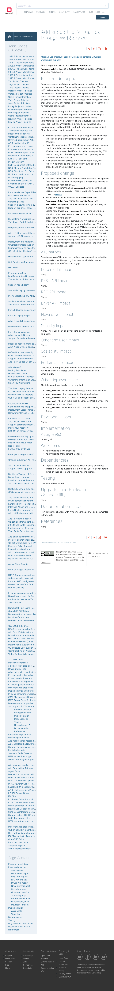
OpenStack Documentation (24, 36)
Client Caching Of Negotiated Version (26, 651)
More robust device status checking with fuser (30, 777)
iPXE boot (13, 796)
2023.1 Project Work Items (21, 78)
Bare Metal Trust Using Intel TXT (24, 608)
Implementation (21, 715)
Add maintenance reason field (22, 740)
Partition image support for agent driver (27, 569)
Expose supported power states (23, 146)
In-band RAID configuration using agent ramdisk (31, 581)
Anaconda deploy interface (21, 290)
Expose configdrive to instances (23, 675)
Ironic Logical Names (18, 737)
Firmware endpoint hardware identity (26, 149)
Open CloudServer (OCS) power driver (27, 641)
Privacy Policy (65, 974)
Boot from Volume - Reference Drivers (26, 474)
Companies (28, 965)
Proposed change (22, 712)
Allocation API (15, 367)
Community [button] (64, 12)
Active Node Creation (18, 564)
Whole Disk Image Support (21, 759)
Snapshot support (17, 845)
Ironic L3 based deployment (22, 310)
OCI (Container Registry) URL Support (26, 251)
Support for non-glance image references (28, 747)
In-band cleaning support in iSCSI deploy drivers (32, 593)
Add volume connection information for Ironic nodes (33, 483)
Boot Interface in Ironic (19, 617)
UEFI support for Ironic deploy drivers (26, 821)
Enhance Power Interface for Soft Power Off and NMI (34, 503)
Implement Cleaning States (21, 690)
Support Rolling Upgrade (20, 468)
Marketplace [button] (79, 12)
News (7, 968)
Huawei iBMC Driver (17, 373)
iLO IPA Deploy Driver (18, 793)
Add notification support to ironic (24, 513)
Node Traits (14, 445)
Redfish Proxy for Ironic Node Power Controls (30, 155)
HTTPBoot (13, 267)
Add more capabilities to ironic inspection (28, 465)
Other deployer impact (22, 901)
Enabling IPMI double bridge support (26, 787)
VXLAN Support (16, 186)
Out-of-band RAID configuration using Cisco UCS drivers (35, 830)
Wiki (43, 971)
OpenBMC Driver (16, 839)
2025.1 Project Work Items (21, 65)
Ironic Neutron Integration (20, 510)
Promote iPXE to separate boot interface (27, 394)
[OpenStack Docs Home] (9, 36)
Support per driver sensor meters (24, 208)
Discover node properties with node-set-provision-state (35, 703)
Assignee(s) (17, 911)
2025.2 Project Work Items (21, 62)
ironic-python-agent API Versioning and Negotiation (33, 454)
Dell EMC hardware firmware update (25, 833)
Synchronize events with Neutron (24, 183)
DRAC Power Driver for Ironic (22, 783)
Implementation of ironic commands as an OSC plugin (34, 528)
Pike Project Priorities (18, 112)
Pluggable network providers (22, 549)
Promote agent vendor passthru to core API (29, 539)
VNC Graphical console (19, 848)
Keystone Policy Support (20, 546)
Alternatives (17, 870)
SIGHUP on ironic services (20, 431)
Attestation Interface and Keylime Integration (30, 130)
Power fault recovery (18, 427)
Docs (97, 12)
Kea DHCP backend (17, 158)
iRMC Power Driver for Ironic (22, 700)
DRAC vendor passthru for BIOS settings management (34, 629)
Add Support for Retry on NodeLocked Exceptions (32, 768)
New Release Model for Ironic (22, 326)
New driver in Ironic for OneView (23, 596)
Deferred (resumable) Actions (22, 140)
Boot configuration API (19, 133)
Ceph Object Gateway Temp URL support (28, 599)
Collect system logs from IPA (22, 543)
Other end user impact (22, 892)
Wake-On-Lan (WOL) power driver (25, 654)
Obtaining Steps (16, 201)
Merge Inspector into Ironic (21, 227)
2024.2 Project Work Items (21, 69)
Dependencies (21, 719)
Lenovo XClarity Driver (19, 449)
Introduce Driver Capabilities (22, 192)
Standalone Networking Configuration (26, 219)
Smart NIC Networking (19, 383)
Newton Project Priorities (20, 119)
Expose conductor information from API (27, 391)
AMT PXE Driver (16, 659)
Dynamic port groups (18, 477)
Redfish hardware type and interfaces (26, 489)
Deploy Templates (17, 370)
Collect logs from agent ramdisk (23, 521)
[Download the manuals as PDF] (99, 49)
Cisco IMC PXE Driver (18, 611)
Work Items (16, 914)
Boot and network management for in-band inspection (34, 343)
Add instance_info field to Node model (26, 765)
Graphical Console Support (21, 245)
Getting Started (47, 962)
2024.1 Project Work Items (21, 72)
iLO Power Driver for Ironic (21, 799)
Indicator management (19, 332)
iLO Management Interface (21, 684)
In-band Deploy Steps (19, 315)
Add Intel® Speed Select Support (24, 361)
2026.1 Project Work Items (21, 59)
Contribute (27, 968)
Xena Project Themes (18, 87)
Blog (91, 12)
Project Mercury (16, 162)
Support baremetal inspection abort (25, 424)
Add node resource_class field (22, 552)
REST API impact (19, 876)
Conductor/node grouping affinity (24, 406)
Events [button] (52, 12)
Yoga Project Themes (18, 84)
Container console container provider (26, 137)
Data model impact (20, 873)
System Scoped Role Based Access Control (29, 304)
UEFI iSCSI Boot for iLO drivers (23, 439)
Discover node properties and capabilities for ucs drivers (35, 826)
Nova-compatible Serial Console (23, 555)
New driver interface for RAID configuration (29, 584)
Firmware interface (17, 273)
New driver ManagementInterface (24, 808)
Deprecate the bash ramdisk (22, 614)
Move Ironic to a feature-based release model (30, 635)
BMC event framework (19, 195)
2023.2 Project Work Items (21, 75)
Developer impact (19, 904)
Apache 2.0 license (93, 967)
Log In (102, 17)
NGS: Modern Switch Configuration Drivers (29, 168)
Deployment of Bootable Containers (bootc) (29, 241)
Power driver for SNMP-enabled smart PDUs (29, 805)
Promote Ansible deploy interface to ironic (28, 436)
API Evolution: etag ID (18, 143)
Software (28, 12)
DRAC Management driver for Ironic (25, 780)
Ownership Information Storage (23, 379)
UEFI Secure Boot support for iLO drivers (28, 756)
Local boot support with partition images (28, 734)
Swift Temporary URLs (19, 818)
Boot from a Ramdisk (18, 403)
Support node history (18, 285)
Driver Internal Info (17, 669)
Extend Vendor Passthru (20, 678)
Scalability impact (19, 895)
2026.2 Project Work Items (21, 56)
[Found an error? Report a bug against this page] (106, 49)
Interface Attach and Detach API (24, 507)
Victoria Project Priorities (20, 94)
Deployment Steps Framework (23, 409)
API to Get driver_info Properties (23, 790)
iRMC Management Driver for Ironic (25, 697)
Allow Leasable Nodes (19, 335)
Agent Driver (14, 771)
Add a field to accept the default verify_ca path (31, 233)
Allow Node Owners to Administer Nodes (28, 347)
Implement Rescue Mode (20, 442)
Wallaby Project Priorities (20, 90)
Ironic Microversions (18, 662)
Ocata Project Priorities (19, 115)
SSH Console (14, 602)
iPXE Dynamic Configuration (21, 836)
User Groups (28, 955)
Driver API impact (19, 883)
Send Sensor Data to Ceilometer (23, 812)
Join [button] (104, 12)
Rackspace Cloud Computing (89, 973)
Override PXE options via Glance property (28, 180)
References (19, 731)
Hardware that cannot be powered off (26, 256)
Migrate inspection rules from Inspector (27, 248)
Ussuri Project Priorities (19, 97)
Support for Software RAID (21, 358)
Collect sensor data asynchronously (25, 127)
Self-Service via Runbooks (21, 262)
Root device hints (16, 750)
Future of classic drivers (19, 418)
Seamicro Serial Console (20, 753)
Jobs (25, 962)
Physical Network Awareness (22, 480)
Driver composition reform (20, 500)
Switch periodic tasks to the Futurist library (29, 578)
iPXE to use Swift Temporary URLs (24, 525)
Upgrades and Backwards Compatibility (27, 923)
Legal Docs (63, 958)
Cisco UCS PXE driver (18, 626)
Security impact (19, 889)
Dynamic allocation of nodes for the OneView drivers (33, 558)
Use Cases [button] (40, 12)
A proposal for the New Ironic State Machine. (30, 744)
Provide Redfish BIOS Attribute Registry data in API (33, 296)
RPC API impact (19, 879)
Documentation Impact (25, 728)
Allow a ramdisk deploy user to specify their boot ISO (34, 321)
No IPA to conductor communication (25, 174)
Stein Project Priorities (19, 103)
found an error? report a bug (98, 555)
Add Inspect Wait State (19, 421)
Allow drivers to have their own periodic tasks (30, 672)
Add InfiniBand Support (19, 518)
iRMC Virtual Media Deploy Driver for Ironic (29, 638)
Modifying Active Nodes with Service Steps (29, 276)
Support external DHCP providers (24, 815)
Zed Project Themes (18, 81)
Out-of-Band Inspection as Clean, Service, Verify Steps (35, 152)
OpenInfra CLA (65, 977)
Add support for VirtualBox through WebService (31, 706)
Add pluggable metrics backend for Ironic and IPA (32, 536)
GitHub (58, 194)
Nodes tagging (15, 177)
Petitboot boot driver (18, 842)
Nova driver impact (20, 886)
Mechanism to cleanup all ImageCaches (27, 774)
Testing (17, 722)
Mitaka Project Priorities (19, 122)
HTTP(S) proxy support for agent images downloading (34, 575)
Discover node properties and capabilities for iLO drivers (35, 687)
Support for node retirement (21, 338)
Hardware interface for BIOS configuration (28, 413)
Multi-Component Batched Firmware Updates (30, 165)
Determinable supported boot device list (27, 644)
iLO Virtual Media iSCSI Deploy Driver (26, 802)
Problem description (24, 709)
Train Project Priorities (18, 100)
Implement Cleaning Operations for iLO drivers (30, 681)
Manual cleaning (16, 587)
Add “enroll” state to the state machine (27, 632)
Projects (8, 955)
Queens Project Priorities (20, 109)
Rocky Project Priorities (19, 106)
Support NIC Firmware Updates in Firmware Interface (34, 236)
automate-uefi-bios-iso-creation (23, 665)
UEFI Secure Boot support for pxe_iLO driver (29, 647)
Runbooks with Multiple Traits (22, 213)
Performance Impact (21, 898)
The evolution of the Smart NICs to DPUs (28, 279)
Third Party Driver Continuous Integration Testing (32, 531)
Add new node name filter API (22, 198)
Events (26, 959)
